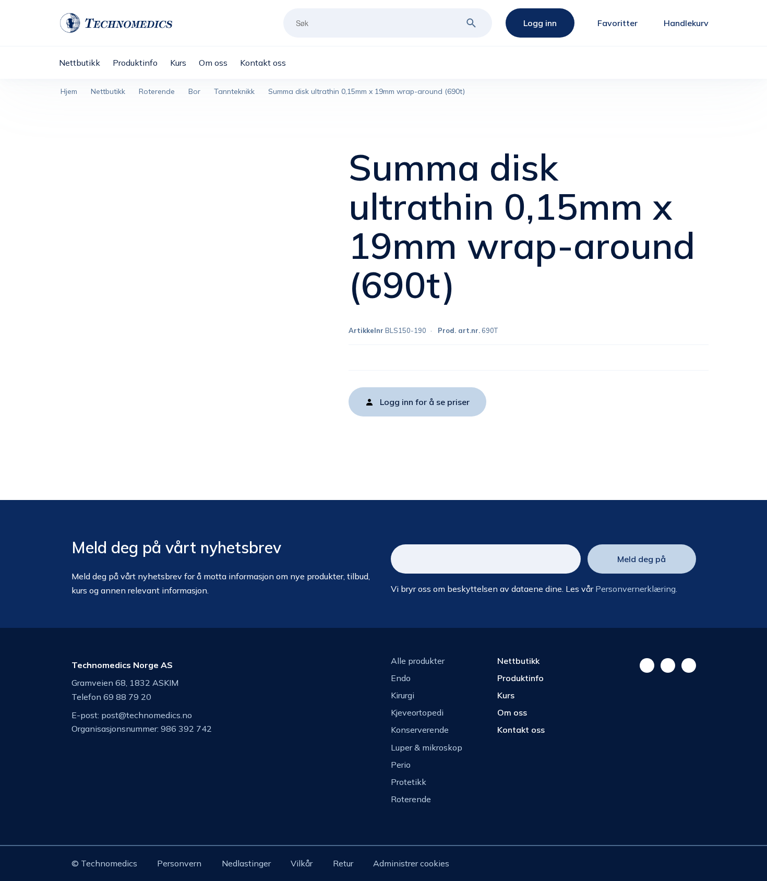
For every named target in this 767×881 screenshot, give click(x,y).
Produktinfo (520, 678)
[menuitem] (86, 62)
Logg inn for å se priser (425, 402)
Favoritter (617, 23)
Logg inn (540, 23)
